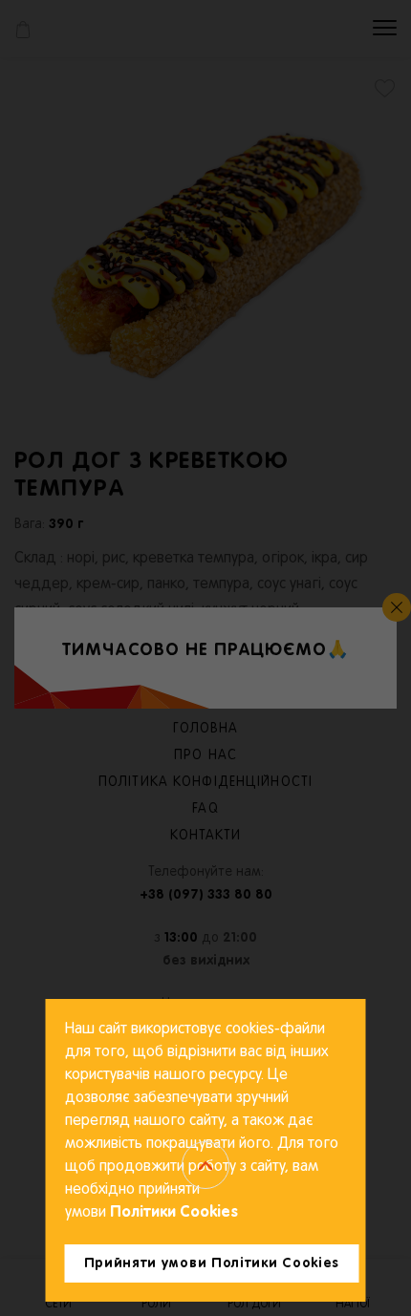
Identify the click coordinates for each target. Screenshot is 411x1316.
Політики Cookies (172, 1212)
